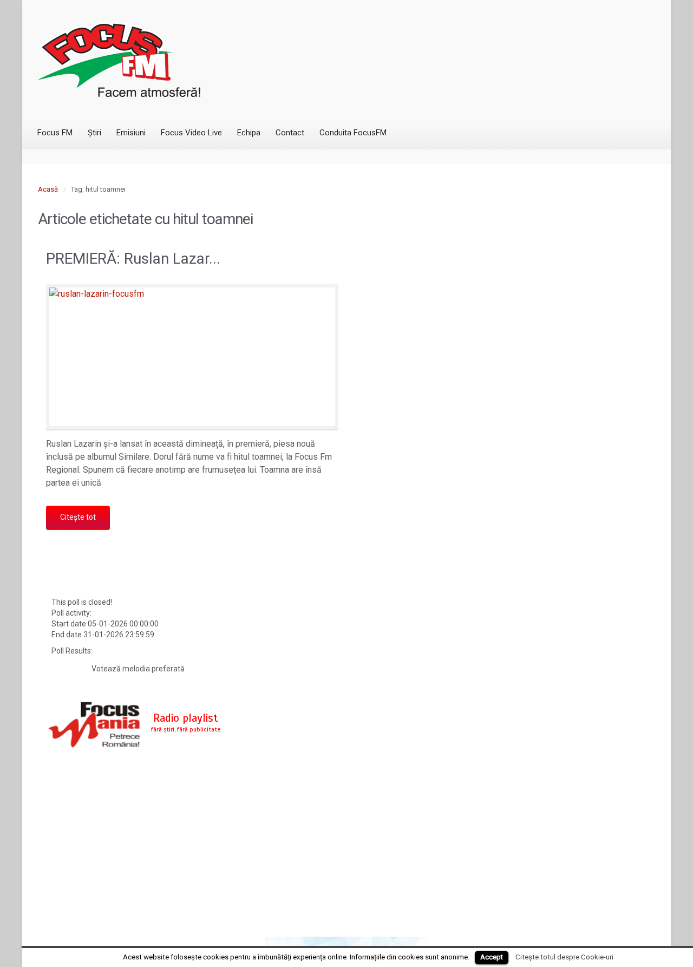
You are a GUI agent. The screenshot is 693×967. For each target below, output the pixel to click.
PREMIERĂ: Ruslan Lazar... (133, 258)
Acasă (48, 189)
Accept (491, 957)
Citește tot (78, 517)
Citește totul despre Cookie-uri (564, 957)
